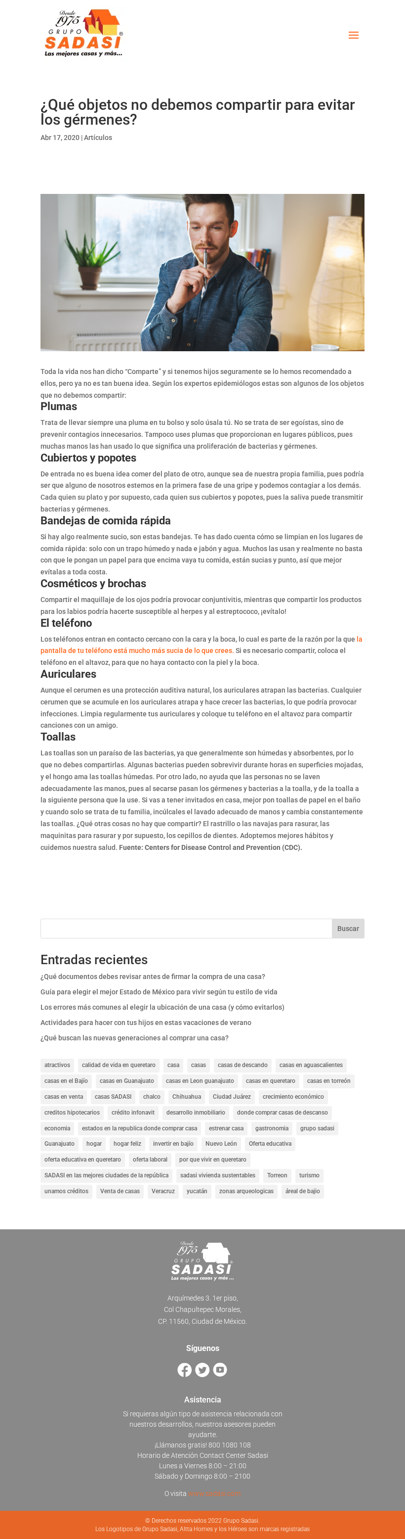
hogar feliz (127, 1143)
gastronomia (271, 1128)
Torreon (277, 1175)
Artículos (98, 137)
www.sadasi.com (214, 1493)
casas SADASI (113, 1096)
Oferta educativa (270, 1143)
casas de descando (243, 1065)
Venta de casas (120, 1191)
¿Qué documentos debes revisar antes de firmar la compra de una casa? (152, 976)
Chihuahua (186, 1096)
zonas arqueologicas (246, 1191)
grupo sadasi (317, 1128)
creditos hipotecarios (72, 1112)
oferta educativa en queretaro (82, 1159)
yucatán (197, 1191)
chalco (152, 1096)
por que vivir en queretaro (212, 1159)
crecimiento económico (293, 1096)
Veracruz (163, 1191)
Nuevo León (221, 1143)
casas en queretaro (270, 1080)
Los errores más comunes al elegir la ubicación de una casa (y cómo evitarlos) (162, 1007)
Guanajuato (59, 1143)
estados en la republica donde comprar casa (139, 1128)
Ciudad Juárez (232, 1096)
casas (198, 1065)
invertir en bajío (173, 1143)
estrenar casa (226, 1128)
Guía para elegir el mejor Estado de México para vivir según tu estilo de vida (159, 992)
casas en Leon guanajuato (200, 1080)
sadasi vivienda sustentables (217, 1175)
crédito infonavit (133, 1112)
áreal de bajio (302, 1191)
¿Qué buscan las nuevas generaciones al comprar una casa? (134, 1038)
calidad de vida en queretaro (119, 1065)
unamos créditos (66, 1191)
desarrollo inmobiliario (195, 1112)
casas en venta (63, 1096)
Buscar (348, 929)
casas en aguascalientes (311, 1065)
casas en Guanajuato (127, 1080)
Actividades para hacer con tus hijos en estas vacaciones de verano (145, 1022)
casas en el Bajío (66, 1080)
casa (173, 1065)
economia (57, 1128)
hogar (94, 1143)
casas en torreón (329, 1080)
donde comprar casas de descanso (282, 1112)
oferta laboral (150, 1159)
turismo (309, 1175)
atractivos (57, 1065)
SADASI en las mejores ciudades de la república (106, 1175)
